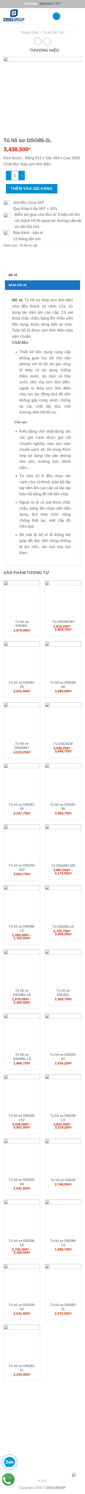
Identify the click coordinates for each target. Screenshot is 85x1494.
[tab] (42, 275)
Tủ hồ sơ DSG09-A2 (22, 1307)
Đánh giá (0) (17, 285)
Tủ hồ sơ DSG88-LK (22, 928)
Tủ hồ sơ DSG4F (63, 1180)
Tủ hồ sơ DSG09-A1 (63, 1057)
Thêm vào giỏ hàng (31, 189)
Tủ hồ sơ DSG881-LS (22, 1057)
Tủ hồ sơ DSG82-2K (22, 685)
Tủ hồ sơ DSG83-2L (63, 1307)
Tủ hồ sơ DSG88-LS (63, 1243)
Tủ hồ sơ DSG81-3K (63, 807)
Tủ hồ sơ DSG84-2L (22, 1368)
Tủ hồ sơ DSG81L (63, 993)
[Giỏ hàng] (79, 16)
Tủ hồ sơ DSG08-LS (63, 1118)
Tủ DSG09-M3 (63, 622)
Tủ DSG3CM (63, 744)
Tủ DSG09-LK (63, 926)
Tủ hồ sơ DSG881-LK (22, 993)
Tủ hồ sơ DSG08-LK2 (22, 1118)
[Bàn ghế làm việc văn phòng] (24, 16)
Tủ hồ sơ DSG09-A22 (22, 867)
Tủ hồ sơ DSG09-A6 (63, 685)
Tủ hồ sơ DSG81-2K (22, 807)
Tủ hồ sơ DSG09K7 (21, 746)
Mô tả (12, 275)
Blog (42, 1480)
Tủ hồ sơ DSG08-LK (22, 1243)
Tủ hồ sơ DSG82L (22, 624)
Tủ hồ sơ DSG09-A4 (22, 1182)
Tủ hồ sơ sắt (54, 32)
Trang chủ (29, 32)
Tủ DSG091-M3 (63, 865)
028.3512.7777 (50, 3)
